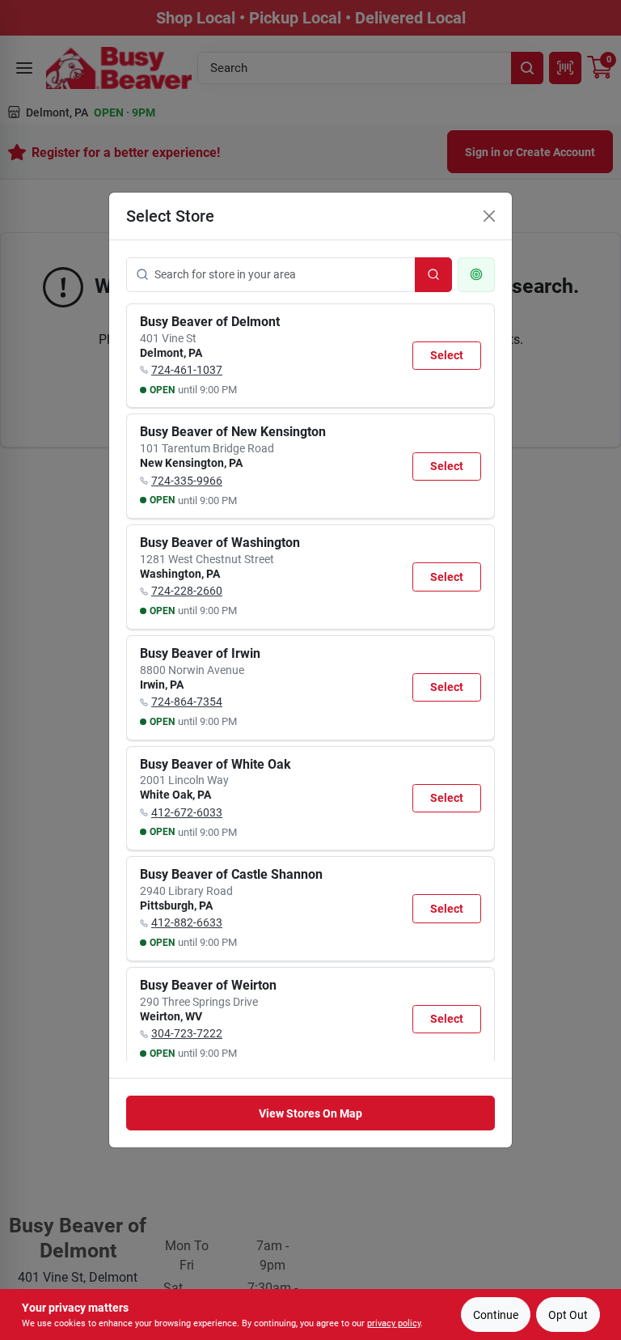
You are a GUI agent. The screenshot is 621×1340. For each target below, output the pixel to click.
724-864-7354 (186, 701)
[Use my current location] (476, 274)
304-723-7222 (186, 1033)
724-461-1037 (186, 369)
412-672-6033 (186, 812)
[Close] (489, 216)
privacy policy (393, 1323)
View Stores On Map (310, 1113)
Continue (495, 1314)
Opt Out (568, 1314)
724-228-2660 (186, 590)
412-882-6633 (186, 922)
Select (446, 355)
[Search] (433, 274)
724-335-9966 (186, 480)
